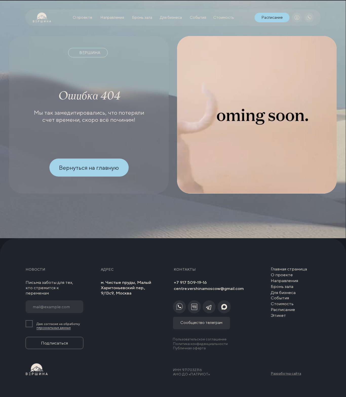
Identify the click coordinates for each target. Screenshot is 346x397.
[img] (297, 17)
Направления (284, 280)
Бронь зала (282, 286)
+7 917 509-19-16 (190, 282)
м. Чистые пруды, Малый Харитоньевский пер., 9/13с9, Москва (126, 288)
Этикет (278, 315)
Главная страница (289, 268)
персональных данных (53, 328)
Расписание (283, 309)
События (280, 297)
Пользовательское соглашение (199, 339)
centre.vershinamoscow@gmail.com (209, 288)
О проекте (282, 274)
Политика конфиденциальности (200, 343)
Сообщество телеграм (201, 322)
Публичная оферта (189, 348)
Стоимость (282, 303)
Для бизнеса (283, 292)
